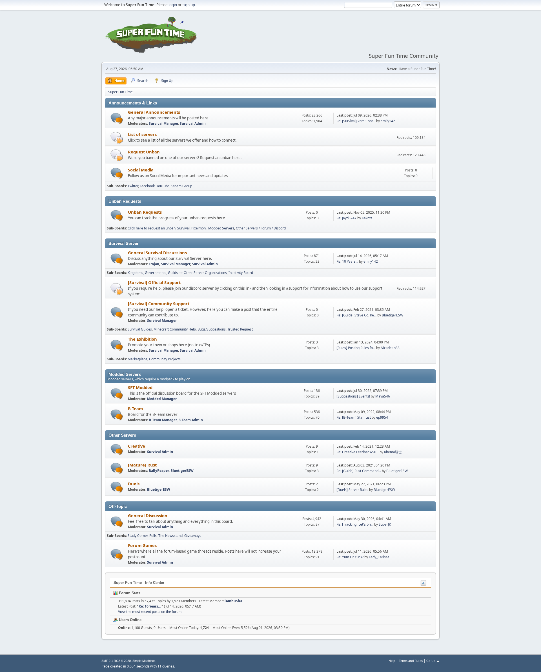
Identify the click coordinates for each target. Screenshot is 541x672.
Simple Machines (144, 660)
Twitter (133, 186)
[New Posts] (116, 118)
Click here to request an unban (152, 228)
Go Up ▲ (433, 660)
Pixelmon (199, 228)
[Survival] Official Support (154, 282)
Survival (183, 228)
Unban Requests (145, 212)
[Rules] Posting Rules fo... (355, 347)
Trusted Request (240, 329)
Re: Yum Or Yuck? (349, 557)
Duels (133, 483)
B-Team (135, 408)
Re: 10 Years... (347, 261)
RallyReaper (159, 470)
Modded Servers (221, 228)
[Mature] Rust (142, 465)
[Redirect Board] (116, 137)
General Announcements (154, 112)
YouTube (163, 186)
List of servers (142, 134)
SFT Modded (140, 387)
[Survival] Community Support (158, 303)
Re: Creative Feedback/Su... (357, 452)
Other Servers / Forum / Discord (261, 228)
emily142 (388, 121)
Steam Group (181, 186)
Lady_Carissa (379, 557)
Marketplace (137, 359)
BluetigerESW (392, 315)
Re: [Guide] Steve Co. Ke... (356, 315)
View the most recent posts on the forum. (150, 611)
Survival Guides (140, 329)
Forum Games (142, 545)
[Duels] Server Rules (352, 489)
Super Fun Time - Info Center (139, 583)
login (172, 4)
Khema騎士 (393, 452)
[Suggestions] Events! (353, 396)
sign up (189, 4)
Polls (153, 535)
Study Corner (138, 535)
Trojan (154, 264)
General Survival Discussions (157, 252)
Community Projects (165, 359)
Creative (136, 446)
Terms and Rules (411, 660)
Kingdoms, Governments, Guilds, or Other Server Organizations (177, 272)
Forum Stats (129, 593)
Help (392, 660)
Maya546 (382, 396)
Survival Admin (193, 123)
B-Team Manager (163, 420)
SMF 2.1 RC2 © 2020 (116, 660)
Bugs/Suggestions (212, 329)
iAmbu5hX (233, 601)
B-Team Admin (190, 420)
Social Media (141, 170)
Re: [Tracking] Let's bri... (354, 524)
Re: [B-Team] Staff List (353, 417)
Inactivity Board (241, 272)
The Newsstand (170, 535)
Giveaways (192, 535)
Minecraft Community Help (175, 329)
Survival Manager (163, 123)
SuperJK (385, 524)
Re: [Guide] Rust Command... (358, 470)
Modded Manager (162, 398)
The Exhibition (142, 339)
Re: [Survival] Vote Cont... (355, 121)
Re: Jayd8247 (346, 218)
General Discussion (147, 515)
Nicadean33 (390, 347)
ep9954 (382, 417)
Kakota (367, 218)
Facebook (147, 186)
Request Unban (144, 152)
